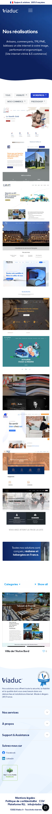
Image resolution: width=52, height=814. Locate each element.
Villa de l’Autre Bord (17, 651)
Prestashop (38, 102)
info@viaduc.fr (36, 804)
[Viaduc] (11, 10)
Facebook (10, 753)
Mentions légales (25, 797)
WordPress (40, 95)
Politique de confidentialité (21, 801)
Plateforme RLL (16, 804)
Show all (42, 584)
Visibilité (21, 95)
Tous (7, 95)
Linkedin (10, 758)
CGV (42, 801)
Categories (11, 584)
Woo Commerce (16, 102)
